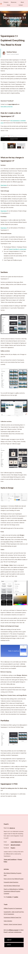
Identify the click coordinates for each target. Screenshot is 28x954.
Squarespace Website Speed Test (12, 917)
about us (12, 828)
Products (6, 2)
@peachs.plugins (15, 845)
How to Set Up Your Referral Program (13, 879)
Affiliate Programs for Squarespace (13, 908)
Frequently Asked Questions (11, 882)
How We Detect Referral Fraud (12, 886)
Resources (13, 2)
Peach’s (13, 848)
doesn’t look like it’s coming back (17, 249)
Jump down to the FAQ (7, 107)
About (22, 2)
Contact (21, 5)
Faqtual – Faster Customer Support (13, 924)
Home (8, 5)
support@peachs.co (16, 842)
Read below (4, 185)
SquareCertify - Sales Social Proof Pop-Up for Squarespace (14, 913)
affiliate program (13, 930)
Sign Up (9, 940)
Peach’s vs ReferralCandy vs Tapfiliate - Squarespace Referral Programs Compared (14, 891)
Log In (9, 945)
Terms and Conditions (10, 859)
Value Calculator (8, 921)
